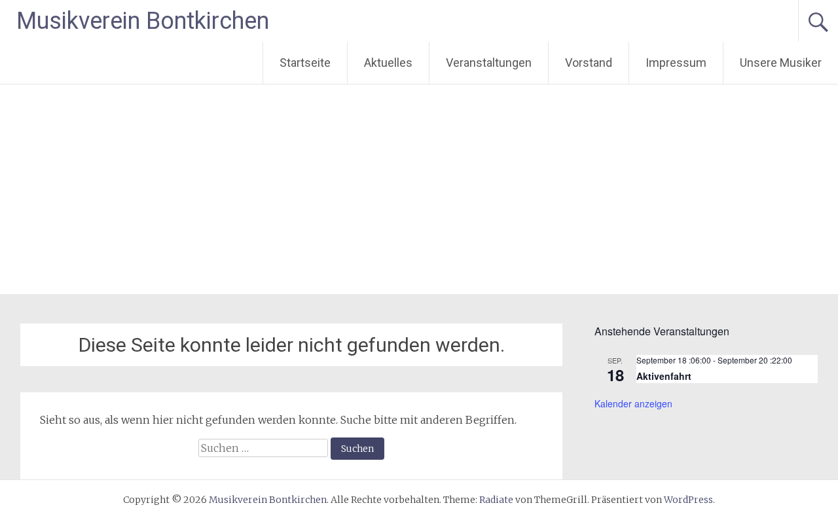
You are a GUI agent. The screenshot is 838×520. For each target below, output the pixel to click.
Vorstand (588, 62)
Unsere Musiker (781, 62)
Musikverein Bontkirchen (142, 21)
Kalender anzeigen (633, 403)
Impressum (676, 62)
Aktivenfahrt (663, 375)
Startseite (305, 62)
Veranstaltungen (489, 62)
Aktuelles (388, 62)
